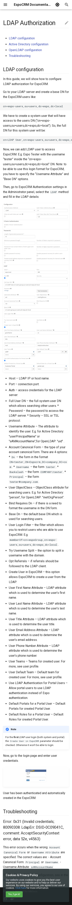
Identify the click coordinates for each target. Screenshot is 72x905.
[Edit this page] (66, 22)
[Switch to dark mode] (57, 4)
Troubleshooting (20, 56)
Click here (20, 888)
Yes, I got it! (14, 894)
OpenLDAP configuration (25, 50)
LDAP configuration (22, 38)
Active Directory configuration (28, 44)
